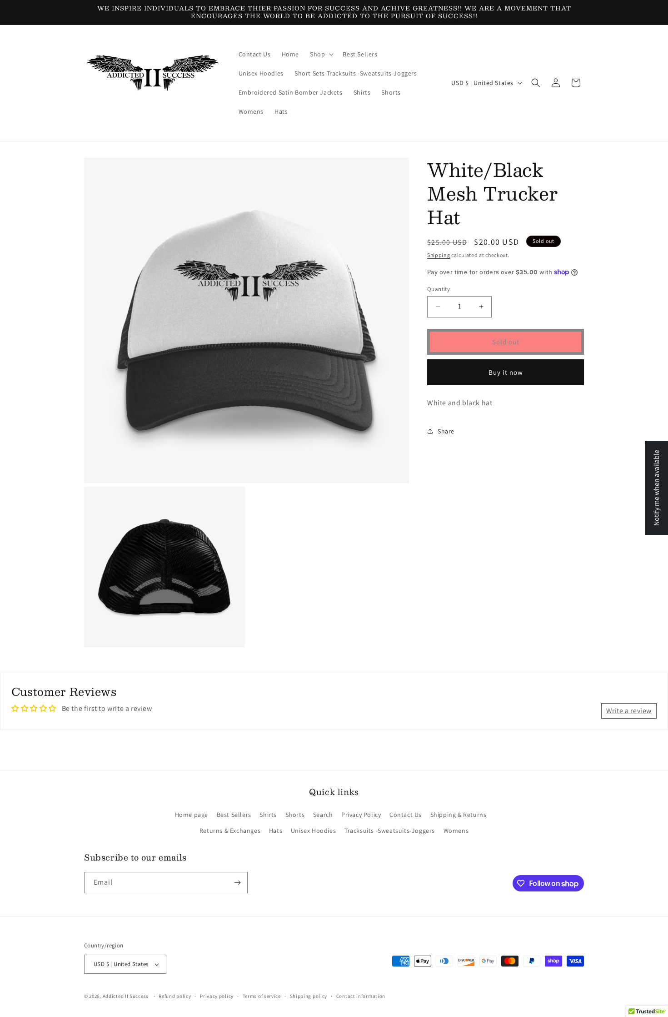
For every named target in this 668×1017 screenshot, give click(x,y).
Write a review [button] (629, 710)
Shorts (295, 815)
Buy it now (506, 372)
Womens (456, 830)
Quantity (438, 288)
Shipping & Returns (458, 815)
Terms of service (262, 996)
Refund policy (175, 996)
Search (323, 815)
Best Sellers (234, 815)
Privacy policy (217, 996)
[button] (320, 54)
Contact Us (405, 815)
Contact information (360, 996)
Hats (275, 830)
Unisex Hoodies (313, 830)
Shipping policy (309, 996)
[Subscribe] (237, 882)
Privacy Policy (361, 815)
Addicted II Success (126, 996)
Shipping (438, 255)
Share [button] (446, 431)
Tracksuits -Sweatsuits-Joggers (389, 830)
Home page (191, 815)
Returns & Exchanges (229, 830)
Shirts (268, 815)
